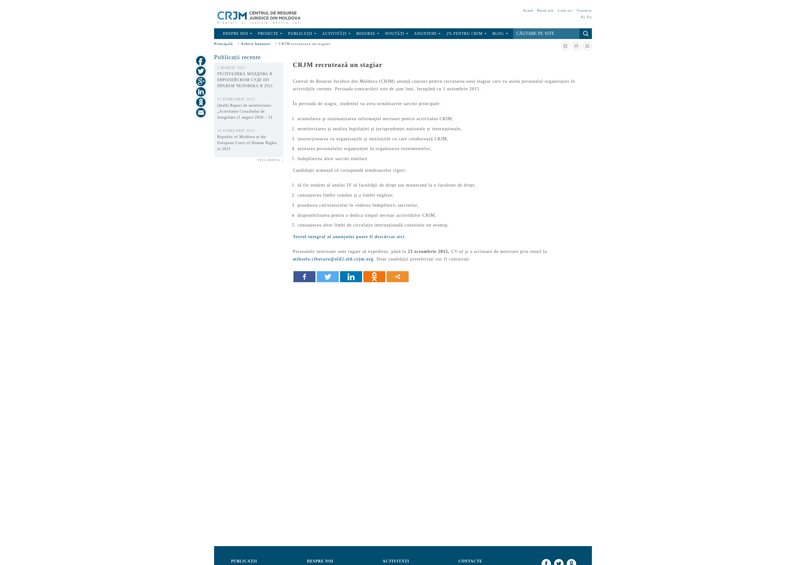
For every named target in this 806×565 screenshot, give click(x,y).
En (589, 17)
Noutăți (394, 33)
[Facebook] (304, 276)
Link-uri (565, 10)
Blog (498, 33)
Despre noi (235, 33)
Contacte (584, 10)
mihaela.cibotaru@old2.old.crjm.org (333, 259)
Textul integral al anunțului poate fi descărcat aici (349, 236)
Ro (583, 17)
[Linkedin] (351, 276)
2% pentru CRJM (464, 33)
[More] (398, 276)
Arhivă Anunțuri (256, 44)
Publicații (300, 33)
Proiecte (268, 33)
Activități (334, 33)
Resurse (365, 33)
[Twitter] (328, 276)
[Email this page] (587, 46)
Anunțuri (425, 33)
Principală (223, 44)
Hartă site (545, 10)
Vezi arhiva (268, 160)
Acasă (528, 10)
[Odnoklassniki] (374, 276)
